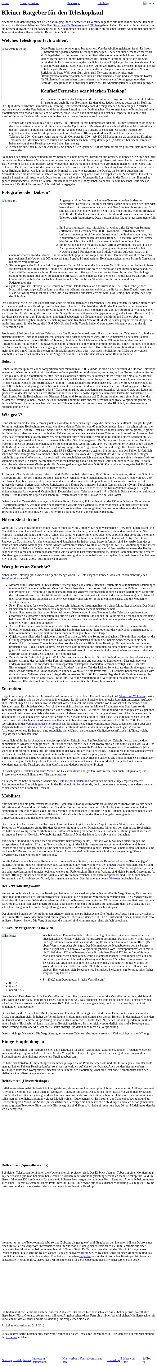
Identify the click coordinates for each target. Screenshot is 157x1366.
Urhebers (11, 1337)
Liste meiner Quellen (71, 781)
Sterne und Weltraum (132, 696)
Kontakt (17, 1360)
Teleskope (73, 3)
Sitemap (7, 1360)
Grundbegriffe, (62, 25)
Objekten (114, 878)
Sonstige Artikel (29, 3)
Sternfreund (9, 578)
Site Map (103, 3)
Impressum (38, 1358)
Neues (27, 1360)
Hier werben (70, 1358)
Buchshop (113, 1360)
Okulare (95, 25)
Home (5, 3)
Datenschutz (39, 1362)
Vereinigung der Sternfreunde (43, 723)
